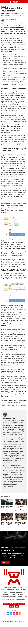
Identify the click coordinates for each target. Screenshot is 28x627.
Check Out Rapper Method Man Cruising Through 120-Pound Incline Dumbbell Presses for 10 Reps (20, 523)
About (23, 622)
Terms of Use (18, 621)
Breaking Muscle (10, 621)
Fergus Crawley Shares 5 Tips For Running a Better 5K (7, 508)
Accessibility (18, 622)
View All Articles (7, 489)
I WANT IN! (5, 562)
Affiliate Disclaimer (11, 622)
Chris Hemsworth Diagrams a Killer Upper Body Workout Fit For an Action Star (20, 508)
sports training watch (17, 307)
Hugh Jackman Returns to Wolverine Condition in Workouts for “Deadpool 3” (7, 522)
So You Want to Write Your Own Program (14, 405)
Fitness (3, 6)
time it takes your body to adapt (13, 135)
